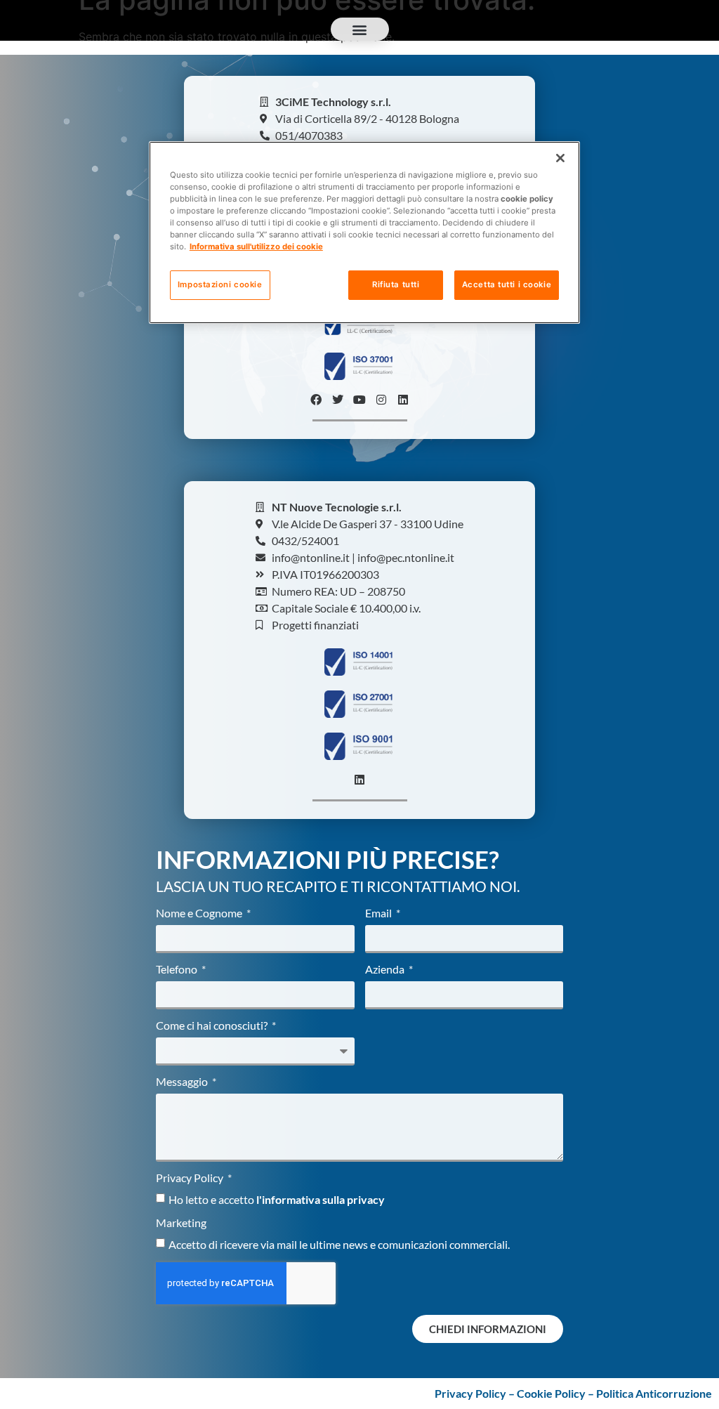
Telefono (177, 970)
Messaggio (183, 1082)
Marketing (181, 1223)
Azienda (386, 970)
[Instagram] (381, 399)
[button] (359, 29)
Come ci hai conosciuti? (213, 1026)
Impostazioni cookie (220, 284)
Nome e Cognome (200, 913)
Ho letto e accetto (277, 1199)
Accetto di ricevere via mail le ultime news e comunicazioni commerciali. (339, 1244)
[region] (364, 232)
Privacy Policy (190, 1178)
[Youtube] (359, 399)
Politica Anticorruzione (654, 1393)
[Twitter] (337, 399)
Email (379, 913)
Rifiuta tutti (395, 284)
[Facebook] (316, 399)
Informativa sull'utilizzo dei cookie (256, 246)
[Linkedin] (403, 399)
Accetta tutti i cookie (507, 284)
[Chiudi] (560, 158)
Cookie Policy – (556, 1393)
